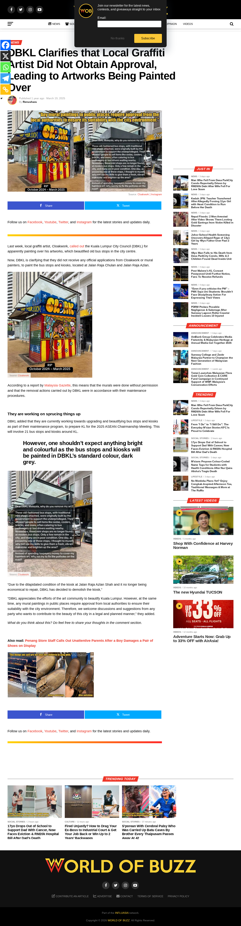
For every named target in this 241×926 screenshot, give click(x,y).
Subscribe (148, 38)
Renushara (30, 101)
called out (77, 246)
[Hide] (1, 98)
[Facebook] (5, 45)
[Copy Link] (5, 89)
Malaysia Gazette (57, 385)
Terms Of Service (150, 896)
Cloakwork (23, 375)
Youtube (50, 222)
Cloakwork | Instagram (150, 194)
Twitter (63, 222)
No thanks (118, 38)
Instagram (84, 222)
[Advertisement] (203, 136)
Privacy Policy (178, 896)
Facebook (34, 222)
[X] (5, 56)
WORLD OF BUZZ (119, 920)
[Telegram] (5, 78)
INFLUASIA (121, 912)
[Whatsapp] (5, 67)
